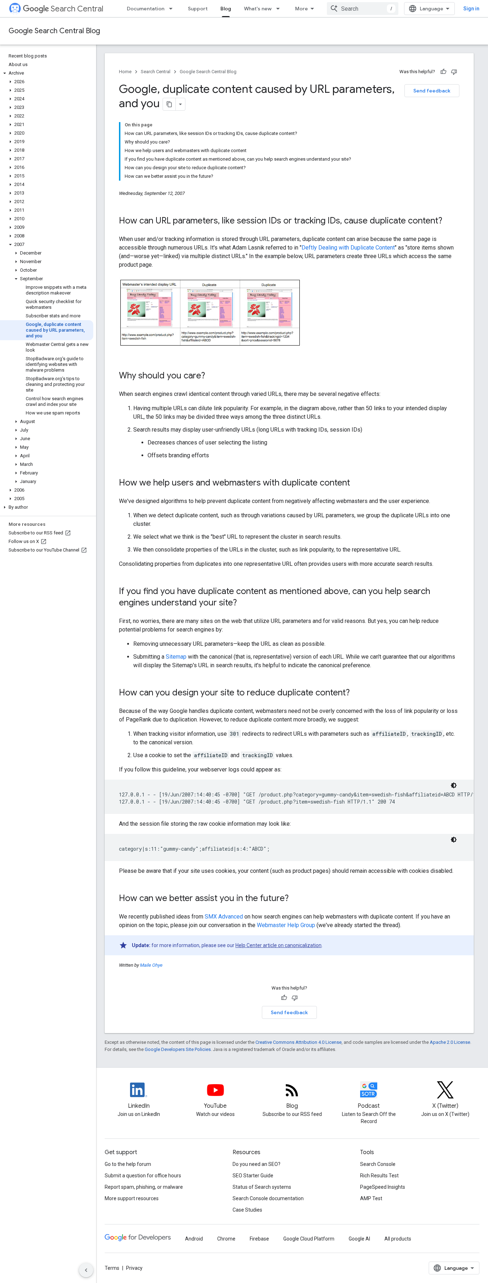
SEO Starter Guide (253, 1175)
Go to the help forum (128, 1164)
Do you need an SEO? (256, 1164)
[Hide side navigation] (86, 1270)
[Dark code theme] (453, 785)
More (301, 8)
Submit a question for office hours (143, 1175)
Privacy (134, 1268)
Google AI (359, 1239)
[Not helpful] (454, 71)
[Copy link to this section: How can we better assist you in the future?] (296, 899)
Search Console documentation (268, 1198)
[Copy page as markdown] (169, 104)
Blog (225, 8)
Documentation (145, 8)
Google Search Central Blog (54, 30)
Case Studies (247, 1210)
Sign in (471, 8)
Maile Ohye (151, 965)
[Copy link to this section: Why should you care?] (212, 376)
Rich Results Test (379, 1175)
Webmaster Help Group (286, 925)
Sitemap (176, 656)
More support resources (132, 1198)
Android (194, 1239)
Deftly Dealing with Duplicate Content (348, 247)
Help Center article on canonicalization (278, 945)
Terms (112, 1268)
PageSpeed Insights (382, 1187)
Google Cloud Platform (308, 1239)
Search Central (77, 9)
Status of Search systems (262, 1187)
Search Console (377, 1164)
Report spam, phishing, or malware (144, 1187)
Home (125, 71)
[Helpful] (443, 71)
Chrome (226, 1239)
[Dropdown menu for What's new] (280, 8)
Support (198, 8)
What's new (258, 8)
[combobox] (362, 8)
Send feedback (431, 90)
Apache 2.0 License (450, 1042)
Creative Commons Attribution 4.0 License (298, 1042)
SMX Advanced (224, 916)
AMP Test (371, 1198)
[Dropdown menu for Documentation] (172, 8)
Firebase (259, 1239)
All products (397, 1239)
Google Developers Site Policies (178, 1049)
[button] (46, 73)
